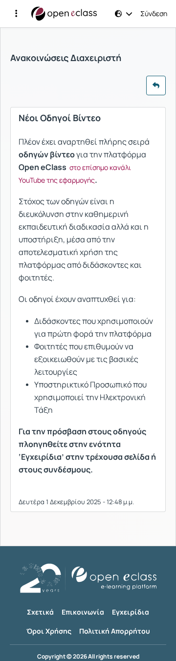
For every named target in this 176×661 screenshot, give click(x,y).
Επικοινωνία (83, 612)
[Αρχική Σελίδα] (64, 13)
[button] (16, 13)
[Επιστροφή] (156, 85)
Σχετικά (40, 612)
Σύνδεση (153, 14)
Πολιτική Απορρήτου (114, 631)
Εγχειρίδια (130, 612)
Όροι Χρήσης (48, 631)
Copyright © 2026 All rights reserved (88, 657)
